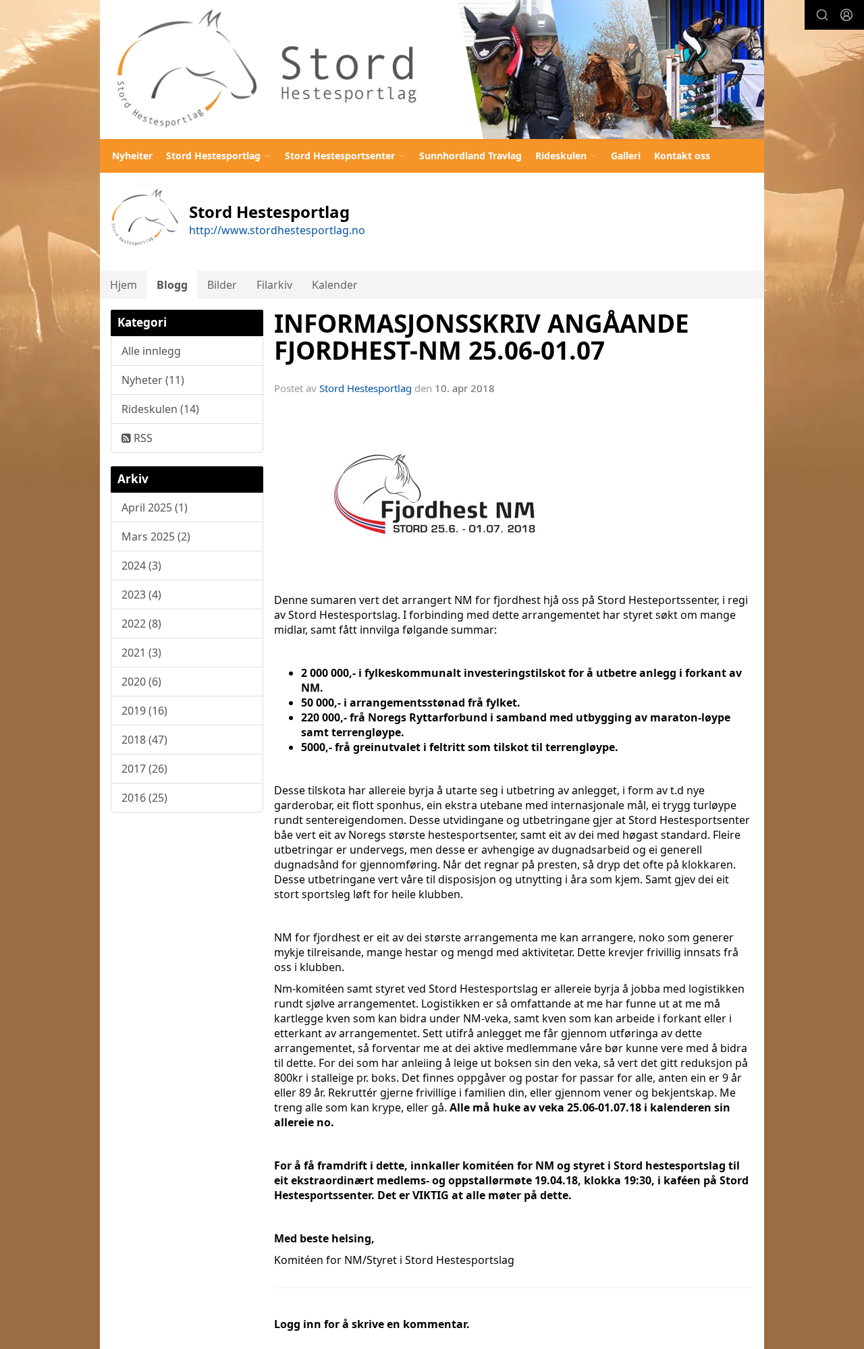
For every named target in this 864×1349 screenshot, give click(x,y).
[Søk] (822, 15)
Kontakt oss (682, 155)
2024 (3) (141, 565)
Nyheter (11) (153, 380)
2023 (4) (141, 594)
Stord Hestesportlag (365, 388)
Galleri (626, 155)
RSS (142, 438)
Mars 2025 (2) (156, 536)
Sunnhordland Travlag (470, 155)
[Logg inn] (846, 15)
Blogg (172, 284)
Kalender (335, 284)
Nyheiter (132, 155)
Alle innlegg (151, 350)
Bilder (222, 284)
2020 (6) (141, 681)
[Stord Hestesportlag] (432, 69)
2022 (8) (141, 623)
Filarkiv (274, 284)
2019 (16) (144, 710)
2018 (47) (144, 739)
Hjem (123, 284)
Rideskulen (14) (160, 409)
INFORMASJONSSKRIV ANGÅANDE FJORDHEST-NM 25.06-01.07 (481, 337)
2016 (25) (144, 797)
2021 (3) (141, 652)
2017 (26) (144, 768)
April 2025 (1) (155, 507)
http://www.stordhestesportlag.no (277, 230)
